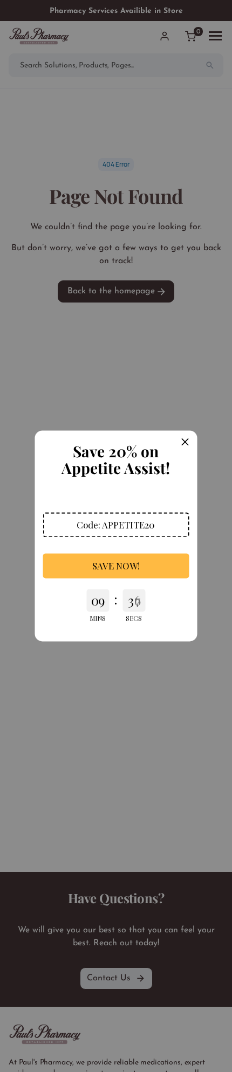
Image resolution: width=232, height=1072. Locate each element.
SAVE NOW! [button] (116, 566)
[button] (116, 524)
